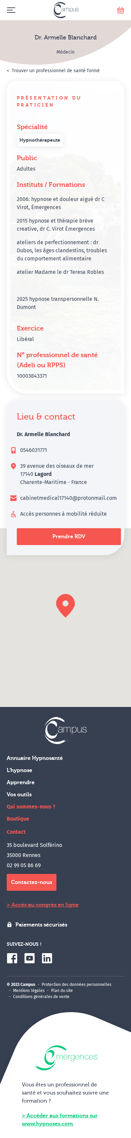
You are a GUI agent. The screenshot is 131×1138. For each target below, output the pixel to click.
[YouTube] (29, 958)
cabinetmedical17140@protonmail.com (68, 498)
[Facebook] (12, 958)
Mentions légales (29, 990)
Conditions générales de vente (41, 996)
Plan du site (62, 990)
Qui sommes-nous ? (31, 806)
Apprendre (21, 782)
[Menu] (11, 10)
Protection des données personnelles (77, 984)
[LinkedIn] (47, 958)
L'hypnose (19, 770)
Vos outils (19, 795)
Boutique (18, 819)
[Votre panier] (120, 10)
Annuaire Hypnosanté (35, 758)
